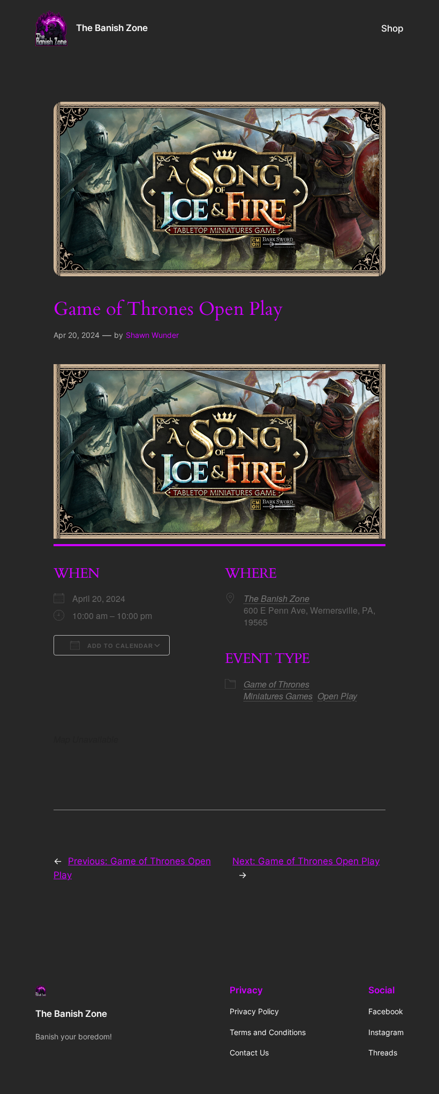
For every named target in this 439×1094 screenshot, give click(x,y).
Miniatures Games (278, 696)
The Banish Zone (112, 27)
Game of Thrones (276, 684)
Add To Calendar (119, 646)
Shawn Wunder (152, 334)
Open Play (337, 696)
